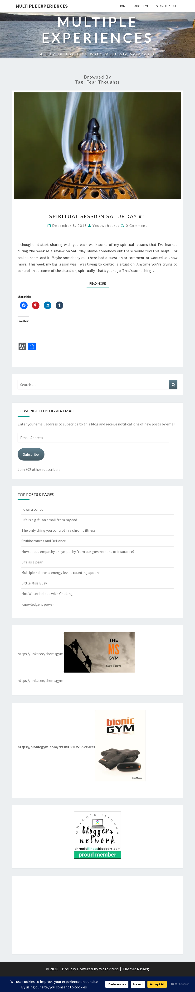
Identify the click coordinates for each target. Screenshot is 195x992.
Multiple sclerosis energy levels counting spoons (60, 572)
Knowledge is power (37, 604)
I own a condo (32, 509)
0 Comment (136, 225)
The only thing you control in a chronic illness (58, 530)
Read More (99, 283)
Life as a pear (32, 562)
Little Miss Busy (34, 583)
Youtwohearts (106, 225)
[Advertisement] (97, 915)
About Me (141, 6)
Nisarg (143, 968)
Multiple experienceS (41, 6)
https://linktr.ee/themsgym (40, 653)
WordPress (109, 968)
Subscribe (31, 454)
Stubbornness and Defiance (43, 540)
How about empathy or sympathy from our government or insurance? (78, 551)
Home (123, 6)
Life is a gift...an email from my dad (49, 519)
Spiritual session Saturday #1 (97, 216)
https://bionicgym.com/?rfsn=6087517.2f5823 (56, 746)
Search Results (168, 6)
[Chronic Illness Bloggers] (97, 836)
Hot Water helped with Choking (47, 593)
